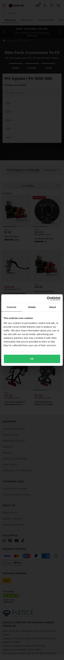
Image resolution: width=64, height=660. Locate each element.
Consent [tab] (11, 307)
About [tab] (52, 307)
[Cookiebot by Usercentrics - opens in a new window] (46, 299)
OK (32, 358)
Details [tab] (32, 307)
